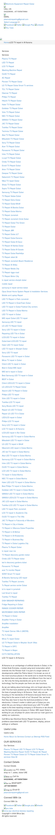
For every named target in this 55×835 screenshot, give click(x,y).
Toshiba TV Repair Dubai (12, 127)
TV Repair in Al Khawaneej (13, 535)
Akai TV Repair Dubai (10, 135)
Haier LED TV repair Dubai (13, 345)
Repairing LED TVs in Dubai (13, 333)
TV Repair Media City (10, 268)
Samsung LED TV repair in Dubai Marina (18, 436)
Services (20, 736)
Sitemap (37, 736)
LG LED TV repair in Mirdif (12, 444)
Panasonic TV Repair (10, 566)
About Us (13, 736)
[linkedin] (39, 805)
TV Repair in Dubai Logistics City (15, 543)
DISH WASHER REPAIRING (13, 600)
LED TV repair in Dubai (11, 314)
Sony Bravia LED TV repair (13, 406)
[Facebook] (9, 24)
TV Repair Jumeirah (10, 215)
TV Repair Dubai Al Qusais (13, 249)
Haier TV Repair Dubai (11, 104)
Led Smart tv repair (10, 593)
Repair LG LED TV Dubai (12, 409)
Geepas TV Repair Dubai (12, 173)
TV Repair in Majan (10, 650)
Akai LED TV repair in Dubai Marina (16, 455)
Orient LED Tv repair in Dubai (14, 364)
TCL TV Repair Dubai (10, 89)
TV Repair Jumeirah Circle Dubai (15, 219)
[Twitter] (18, 24)
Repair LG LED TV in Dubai (13, 413)
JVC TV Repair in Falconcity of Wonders (18, 520)
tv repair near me (9, 551)
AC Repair (6, 77)
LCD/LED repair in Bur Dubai (13, 432)
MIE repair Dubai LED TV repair (15, 318)
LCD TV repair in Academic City (14, 513)
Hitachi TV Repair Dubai (11, 100)
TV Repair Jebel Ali (9, 257)
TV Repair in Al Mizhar (11, 532)
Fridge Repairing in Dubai (12, 604)
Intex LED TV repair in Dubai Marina (16, 463)
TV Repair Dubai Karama (12, 238)
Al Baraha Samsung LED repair (14, 577)
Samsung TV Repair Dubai (13, 192)
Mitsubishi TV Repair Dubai (13, 139)
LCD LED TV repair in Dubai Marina (16, 471)
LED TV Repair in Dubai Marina (14, 310)
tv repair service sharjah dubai (14, 280)
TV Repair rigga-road (10, 272)
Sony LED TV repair (10, 352)
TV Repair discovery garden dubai (16, 554)
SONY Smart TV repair (11, 574)
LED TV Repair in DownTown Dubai (16, 303)
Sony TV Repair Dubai (11, 142)
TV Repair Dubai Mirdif (11, 203)
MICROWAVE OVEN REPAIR (13, 612)
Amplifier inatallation (10, 623)
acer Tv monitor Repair (11, 570)
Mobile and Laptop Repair (12, 295)
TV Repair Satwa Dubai (11, 196)
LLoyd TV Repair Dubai (11, 158)
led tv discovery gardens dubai (14, 562)
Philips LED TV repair (10, 394)
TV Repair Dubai (8, 226)
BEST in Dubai (8, 379)
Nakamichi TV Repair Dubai (13, 177)
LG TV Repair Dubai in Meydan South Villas (19, 642)
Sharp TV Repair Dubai (11, 184)
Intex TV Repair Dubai (11, 154)
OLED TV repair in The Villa (13, 516)
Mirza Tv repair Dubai (10, 638)
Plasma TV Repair (9, 58)
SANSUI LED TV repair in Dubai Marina (18, 493)
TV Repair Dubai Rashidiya (13, 253)
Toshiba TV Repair (9, 596)
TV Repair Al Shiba (9, 264)
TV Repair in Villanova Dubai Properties (18, 528)
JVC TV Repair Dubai (10, 123)
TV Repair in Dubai (9, 616)
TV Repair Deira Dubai (11, 200)
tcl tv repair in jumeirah (11, 589)
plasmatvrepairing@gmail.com (16, 19)
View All (14, 757)
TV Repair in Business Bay (12, 539)
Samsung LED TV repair (12, 322)
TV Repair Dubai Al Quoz (12, 242)
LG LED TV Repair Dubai (12, 326)
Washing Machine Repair (12, 70)
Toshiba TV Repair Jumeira (13, 581)
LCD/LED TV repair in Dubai (13, 337)
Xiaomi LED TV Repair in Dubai (14, 390)
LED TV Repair (8, 62)
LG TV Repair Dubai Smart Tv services (17, 85)
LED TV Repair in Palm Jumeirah (15, 299)
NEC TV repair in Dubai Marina (14, 478)
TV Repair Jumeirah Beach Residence (17, 261)
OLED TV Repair (8, 74)
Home (6, 736)
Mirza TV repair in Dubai (12, 360)
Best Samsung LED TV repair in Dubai (17, 375)
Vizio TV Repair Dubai (11, 112)
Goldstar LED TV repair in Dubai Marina (18, 490)
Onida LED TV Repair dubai (13, 558)
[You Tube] (9, 27)
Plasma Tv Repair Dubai (11, 547)
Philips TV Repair (9, 97)
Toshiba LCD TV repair (11, 402)
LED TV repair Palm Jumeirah (14, 509)
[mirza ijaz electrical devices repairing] (27, 811)
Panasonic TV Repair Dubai (13, 150)
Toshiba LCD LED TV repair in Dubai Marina (20, 505)
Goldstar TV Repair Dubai (12, 108)
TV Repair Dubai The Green (13, 222)
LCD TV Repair (8, 66)
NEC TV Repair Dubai (11, 116)
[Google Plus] (28, 24)
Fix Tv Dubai (7, 635)
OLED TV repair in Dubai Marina (15, 467)
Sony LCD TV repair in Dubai (13, 425)
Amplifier (5, 627)
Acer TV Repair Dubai (11, 146)
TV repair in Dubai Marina (12, 474)
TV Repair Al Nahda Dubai (12, 245)
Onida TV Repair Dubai (11, 161)
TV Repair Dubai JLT (10, 234)
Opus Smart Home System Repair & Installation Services (25, 291)
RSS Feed (45, 736)
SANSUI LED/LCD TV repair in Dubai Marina (20, 497)
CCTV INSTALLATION (11, 654)
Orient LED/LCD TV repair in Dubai (16, 383)
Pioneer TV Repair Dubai (12, 81)
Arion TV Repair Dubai (11, 169)
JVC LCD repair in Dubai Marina (15, 501)
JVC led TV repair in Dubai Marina (15, 451)
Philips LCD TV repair (10, 421)
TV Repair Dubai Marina (11, 211)
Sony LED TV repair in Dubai (13, 329)
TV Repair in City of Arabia (12, 524)
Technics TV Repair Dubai (12, 131)
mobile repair (7, 284)
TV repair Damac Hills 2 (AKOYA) (15, 631)
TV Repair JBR (8, 230)
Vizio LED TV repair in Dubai (13, 398)
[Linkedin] (39, 24)
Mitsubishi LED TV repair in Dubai (15, 440)
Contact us (29, 736)
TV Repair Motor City (10, 276)
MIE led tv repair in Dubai (12, 371)
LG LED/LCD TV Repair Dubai (14, 387)
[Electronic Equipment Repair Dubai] (27, 4)
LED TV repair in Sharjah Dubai (14, 348)
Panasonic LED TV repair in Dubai (16, 356)
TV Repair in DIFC (9, 646)
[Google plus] (28, 805)
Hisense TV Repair (9, 93)
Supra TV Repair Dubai (11, 188)
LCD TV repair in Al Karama (13, 429)
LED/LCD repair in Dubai (12, 417)
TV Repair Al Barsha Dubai (13, 207)
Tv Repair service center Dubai (14, 585)
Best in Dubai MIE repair (12, 367)
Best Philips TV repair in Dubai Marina (17, 486)
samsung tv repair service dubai (15, 287)
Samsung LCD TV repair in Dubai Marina (18, 459)
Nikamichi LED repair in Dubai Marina (17, 448)
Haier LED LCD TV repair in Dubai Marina (19, 482)
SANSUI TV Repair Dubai (12, 119)
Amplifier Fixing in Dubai (11, 619)
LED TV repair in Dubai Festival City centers (19, 306)
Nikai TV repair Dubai (10, 180)
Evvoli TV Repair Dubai (11, 165)
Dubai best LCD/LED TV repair (14, 341)
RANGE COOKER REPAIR (12, 608)
